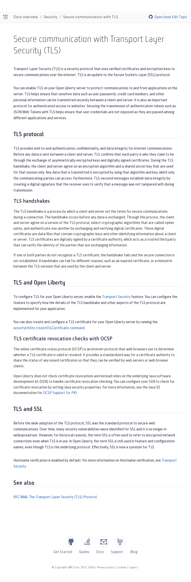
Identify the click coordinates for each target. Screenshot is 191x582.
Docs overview (25, 17)
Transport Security (116, 297)
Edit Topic (179, 17)
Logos (132, 567)
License (121, 567)
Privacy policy (105, 567)
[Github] (70, 541)
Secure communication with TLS (90, 17)
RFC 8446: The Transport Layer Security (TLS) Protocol (55, 497)
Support (117, 552)
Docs (100, 552)
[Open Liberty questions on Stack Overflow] (87, 541)
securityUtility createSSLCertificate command (49, 328)
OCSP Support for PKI (60, 393)
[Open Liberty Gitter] (120, 541)
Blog (134, 552)
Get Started (62, 552)
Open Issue (162, 17)
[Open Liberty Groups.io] (103, 541)
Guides (84, 552)
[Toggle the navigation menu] (5, 17)
